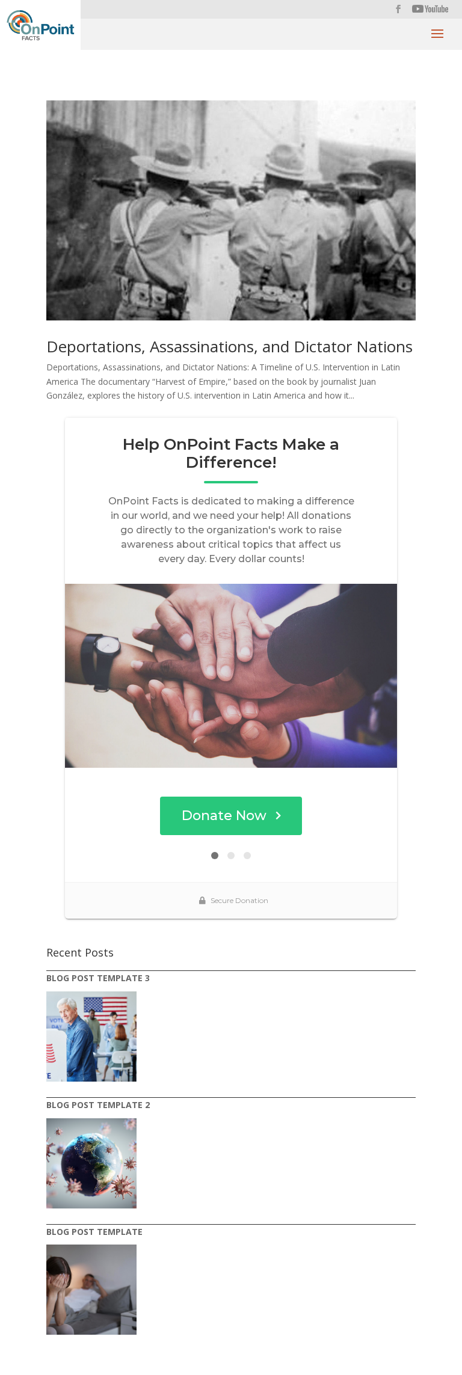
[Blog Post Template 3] (91, 1036)
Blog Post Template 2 (98, 1104)
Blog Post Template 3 (98, 978)
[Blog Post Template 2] (91, 1163)
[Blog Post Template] (91, 1290)
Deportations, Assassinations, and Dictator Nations (229, 346)
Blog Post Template (94, 1231)
